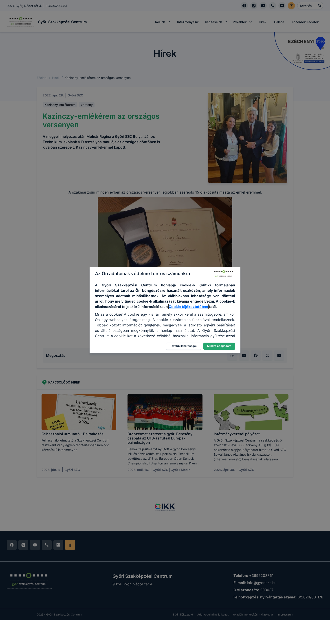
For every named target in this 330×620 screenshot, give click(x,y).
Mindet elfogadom (219, 346)
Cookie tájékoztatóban (188, 306)
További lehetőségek (183, 346)
